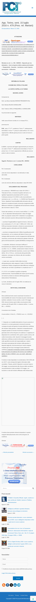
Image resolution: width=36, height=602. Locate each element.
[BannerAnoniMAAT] (18, 74)
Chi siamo (11, 595)
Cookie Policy (24, 595)
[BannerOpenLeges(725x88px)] (18, 41)
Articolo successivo (28, 452)
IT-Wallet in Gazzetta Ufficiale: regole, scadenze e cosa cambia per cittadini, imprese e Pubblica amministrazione (21, 500)
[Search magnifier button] (33, 488)
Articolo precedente (8, 452)
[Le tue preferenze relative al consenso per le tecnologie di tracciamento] (33, 599)
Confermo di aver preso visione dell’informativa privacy (17, 569)
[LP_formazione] (18, 445)
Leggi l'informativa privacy (8, 573)
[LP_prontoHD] (14, 473)
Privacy (17, 595)
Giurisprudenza (6, 28)
